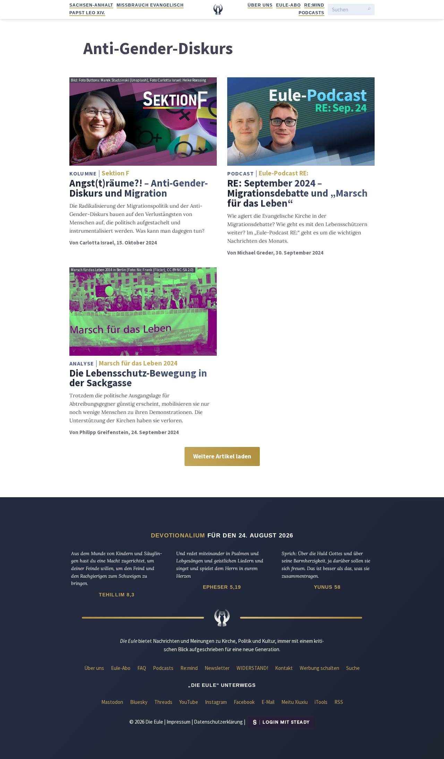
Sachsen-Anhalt (91, 5)
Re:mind (314, 5)
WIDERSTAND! (252, 668)
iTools (321, 702)
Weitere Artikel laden (222, 456)
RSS (338, 702)
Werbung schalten (319, 668)
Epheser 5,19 (222, 587)
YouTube (188, 702)
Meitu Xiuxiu (294, 702)
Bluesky (138, 702)
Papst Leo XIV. (87, 12)
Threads (163, 702)
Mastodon (112, 702)
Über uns (260, 5)
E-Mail (268, 702)
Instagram (216, 702)
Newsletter (217, 668)
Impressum (178, 721)
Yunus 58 (327, 587)
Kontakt (284, 668)
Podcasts (312, 12)
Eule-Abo (288, 5)
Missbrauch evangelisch (150, 5)
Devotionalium (178, 535)
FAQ (141, 668)
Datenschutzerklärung (218, 721)
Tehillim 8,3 (117, 594)
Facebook (244, 702)
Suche (353, 668)
